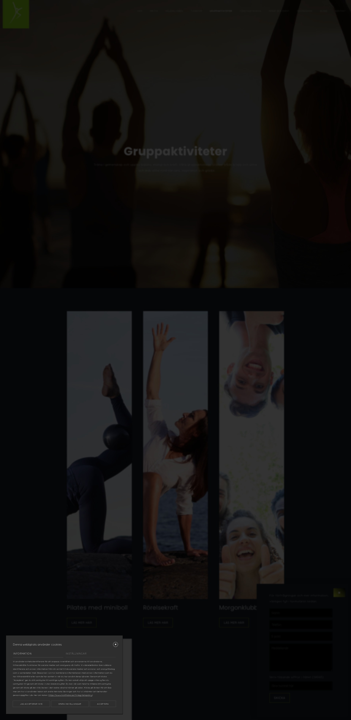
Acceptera (102, 704)
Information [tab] (22, 653)
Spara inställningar (69, 704)
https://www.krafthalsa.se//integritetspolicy (70, 695)
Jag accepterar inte (31, 704)
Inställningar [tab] (76, 653)
